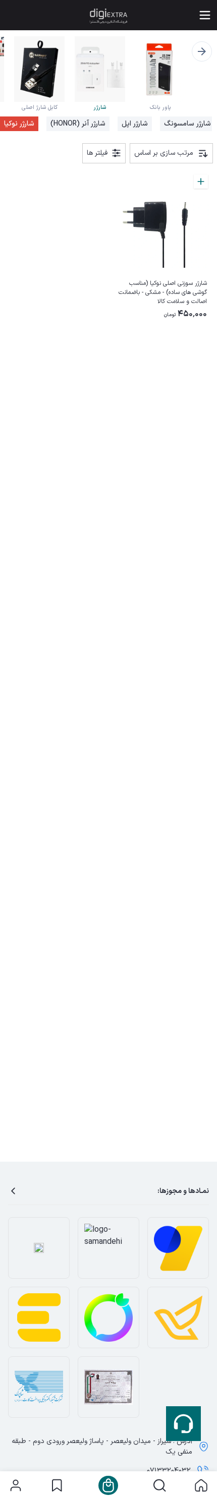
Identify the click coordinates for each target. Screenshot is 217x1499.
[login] (15, 1485)
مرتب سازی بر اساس (163, 153)
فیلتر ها (97, 153)
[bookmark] (57, 1485)
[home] (201, 1485)
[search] (160, 1485)
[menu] (205, 15)
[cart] (108, 1485)
